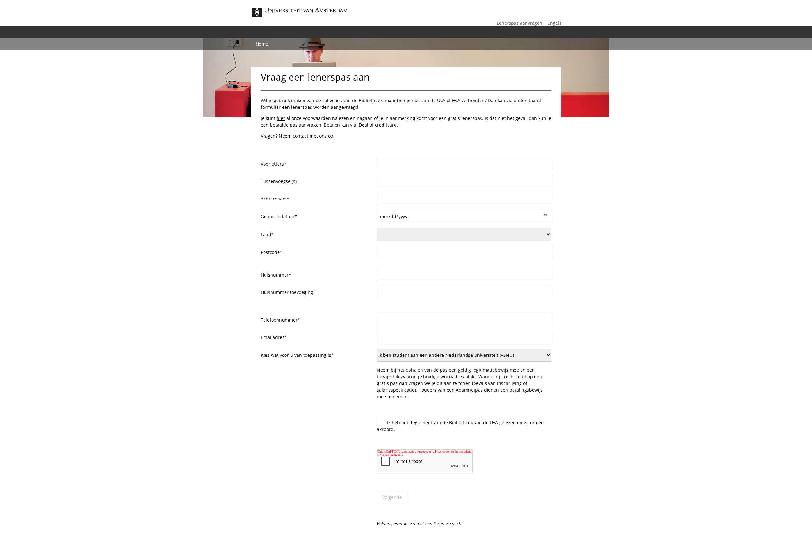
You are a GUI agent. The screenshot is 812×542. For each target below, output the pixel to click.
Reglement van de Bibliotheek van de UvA (453, 423)
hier (281, 118)
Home (262, 44)
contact (300, 136)
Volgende (392, 497)
